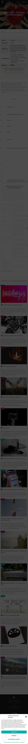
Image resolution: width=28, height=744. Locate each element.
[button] (26, 716)
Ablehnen (14, 735)
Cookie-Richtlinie (6, 742)
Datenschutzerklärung (15, 742)
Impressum (22, 742)
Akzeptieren (14, 732)
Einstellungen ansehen (14, 739)
